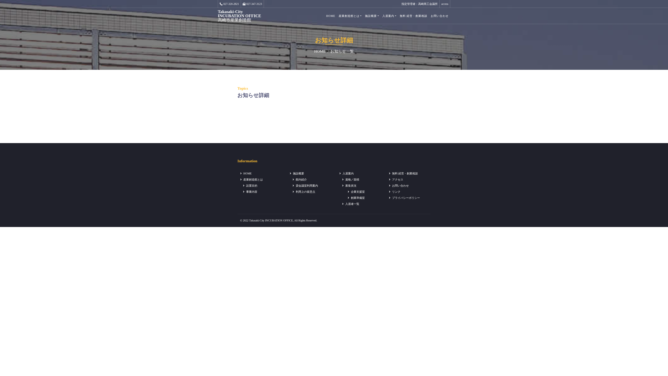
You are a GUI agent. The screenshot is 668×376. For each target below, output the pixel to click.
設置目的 (251, 185)
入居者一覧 (352, 203)
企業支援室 (358, 191)
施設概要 (371, 15)
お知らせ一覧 (342, 51)
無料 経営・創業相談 (413, 15)
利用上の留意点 (305, 191)
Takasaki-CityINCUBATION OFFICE (239, 15)
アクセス (397, 179)
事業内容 (251, 191)
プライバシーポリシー (406, 197)
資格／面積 (352, 179)
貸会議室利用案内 (307, 185)
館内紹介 (301, 179)
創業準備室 (358, 197)
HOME (330, 15)
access (444, 3)
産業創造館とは (349, 15)
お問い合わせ (439, 15)
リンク (396, 191)
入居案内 (388, 15)
